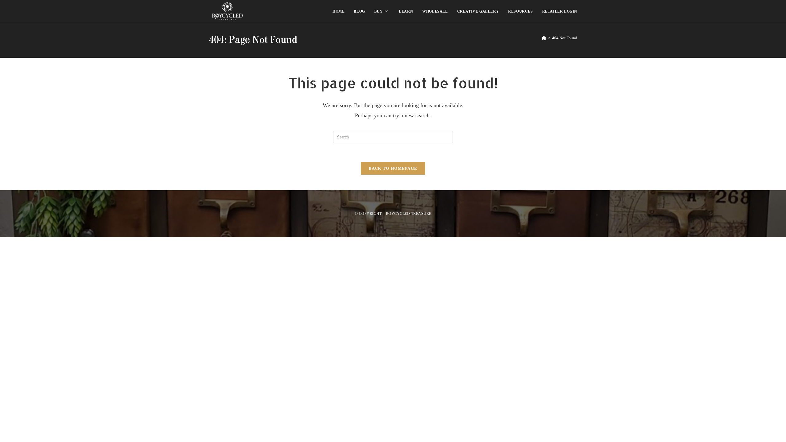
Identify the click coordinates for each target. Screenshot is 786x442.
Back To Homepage (393, 168)
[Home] (544, 38)
